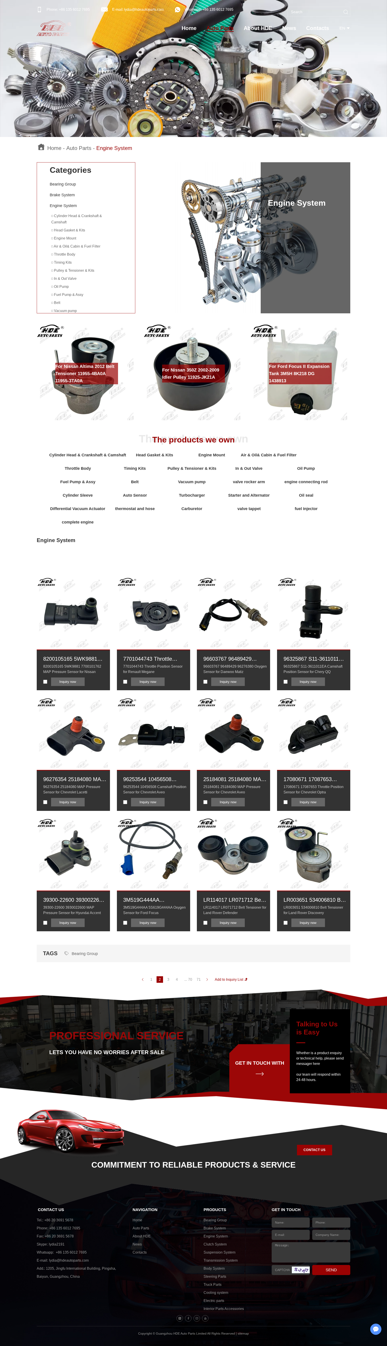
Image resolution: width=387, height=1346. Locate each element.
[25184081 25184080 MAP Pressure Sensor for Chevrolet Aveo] (233, 733)
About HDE (258, 28)
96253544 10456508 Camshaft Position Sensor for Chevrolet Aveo (154, 779)
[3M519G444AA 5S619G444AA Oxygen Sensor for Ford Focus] (153, 854)
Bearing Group (63, 184)
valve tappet (249, 508)
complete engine (78, 522)
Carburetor (191, 508)
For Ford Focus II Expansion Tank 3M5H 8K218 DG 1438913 (299, 373)
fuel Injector (306, 508)
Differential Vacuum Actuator (77, 508)
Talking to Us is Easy (317, 1028)
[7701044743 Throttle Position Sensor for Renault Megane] (153, 613)
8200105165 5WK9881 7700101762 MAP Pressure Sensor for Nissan (70, 659)
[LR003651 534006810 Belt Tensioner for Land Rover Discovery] (313, 854)
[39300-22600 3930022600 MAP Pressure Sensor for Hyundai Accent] (73, 854)
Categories (70, 170)
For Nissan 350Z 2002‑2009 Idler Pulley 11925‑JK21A (190, 373)
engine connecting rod (306, 482)
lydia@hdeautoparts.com (144, 9)
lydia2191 (56, 1244)
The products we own (193, 439)
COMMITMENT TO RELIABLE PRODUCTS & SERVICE (193, 1164)
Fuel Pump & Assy (68, 295)
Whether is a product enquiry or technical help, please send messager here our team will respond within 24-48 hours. (320, 1066)
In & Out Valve (65, 278)
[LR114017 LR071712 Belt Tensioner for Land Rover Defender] (233, 854)
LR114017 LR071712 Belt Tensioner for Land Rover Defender (233, 900)
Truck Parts (212, 1284)
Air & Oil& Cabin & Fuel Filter (76, 246)
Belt (56, 303)
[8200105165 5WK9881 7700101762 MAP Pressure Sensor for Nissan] (73, 613)
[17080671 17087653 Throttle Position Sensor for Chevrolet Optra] (313, 733)
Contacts (317, 28)
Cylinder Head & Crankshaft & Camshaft (76, 219)
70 (190, 979)
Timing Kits (62, 262)
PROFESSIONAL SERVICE (116, 1036)
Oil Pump (61, 286)
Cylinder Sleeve (78, 495)
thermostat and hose (135, 508)
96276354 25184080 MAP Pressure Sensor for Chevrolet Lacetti (74, 779)
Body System (214, 1268)
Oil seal (306, 495)
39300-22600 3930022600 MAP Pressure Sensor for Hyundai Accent (74, 900)
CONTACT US (314, 1150)
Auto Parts (220, 28)
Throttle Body (64, 254)
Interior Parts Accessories (224, 1309)
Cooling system (216, 1293)
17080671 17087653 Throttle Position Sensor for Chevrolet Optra (312, 779)
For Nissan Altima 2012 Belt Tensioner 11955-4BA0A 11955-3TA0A (84, 373)
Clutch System (215, 1244)
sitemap (243, 1333)
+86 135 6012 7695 (217, 9)
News (289, 28)
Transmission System (221, 1260)
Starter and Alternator (249, 495)
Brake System (62, 195)
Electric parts (214, 1301)
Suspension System (219, 1252)
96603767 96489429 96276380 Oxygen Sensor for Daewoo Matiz (234, 659)
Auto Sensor (135, 495)
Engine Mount (64, 238)
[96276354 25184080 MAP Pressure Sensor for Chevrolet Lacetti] (73, 733)
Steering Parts (215, 1276)
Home (189, 28)
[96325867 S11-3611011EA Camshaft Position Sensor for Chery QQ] (313, 613)
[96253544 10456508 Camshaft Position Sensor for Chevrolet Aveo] (153, 733)
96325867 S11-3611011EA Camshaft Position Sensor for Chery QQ (315, 659)
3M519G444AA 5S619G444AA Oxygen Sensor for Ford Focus (150, 900)
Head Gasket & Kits (69, 230)
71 (199, 979)
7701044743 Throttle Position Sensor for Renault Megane (147, 659)
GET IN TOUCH (286, 1209)
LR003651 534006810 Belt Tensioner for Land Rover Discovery (315, 900)
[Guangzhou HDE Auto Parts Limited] (54, 28)
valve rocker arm (249, 482)
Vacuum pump (65, 311)
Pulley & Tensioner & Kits (73, 270)
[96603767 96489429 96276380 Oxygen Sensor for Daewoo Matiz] (233, 613)
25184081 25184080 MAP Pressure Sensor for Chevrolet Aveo (234, 779)
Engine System (63, 205)
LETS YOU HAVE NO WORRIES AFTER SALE (106, 1052)
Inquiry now (67, 682)
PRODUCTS (215, 1209)
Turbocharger (192, 495)
